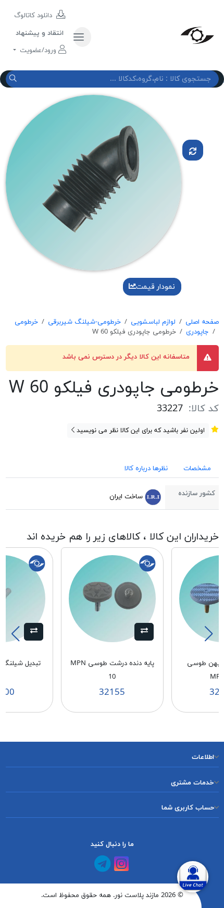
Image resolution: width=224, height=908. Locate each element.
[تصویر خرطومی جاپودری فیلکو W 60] (93, 182)
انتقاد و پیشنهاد (40, 33)
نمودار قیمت (155, 287)
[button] (144, 632)
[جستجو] (14, 79)
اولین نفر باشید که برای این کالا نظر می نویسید (139, 430)
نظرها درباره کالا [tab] (146, 468)
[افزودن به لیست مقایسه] (192, 150)
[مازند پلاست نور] (158, 35)
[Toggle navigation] (82, 37)
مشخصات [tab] (197, 468)
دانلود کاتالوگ (34, 15)
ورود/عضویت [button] (38, 50)
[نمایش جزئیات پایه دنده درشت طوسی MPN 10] (112, 598)
